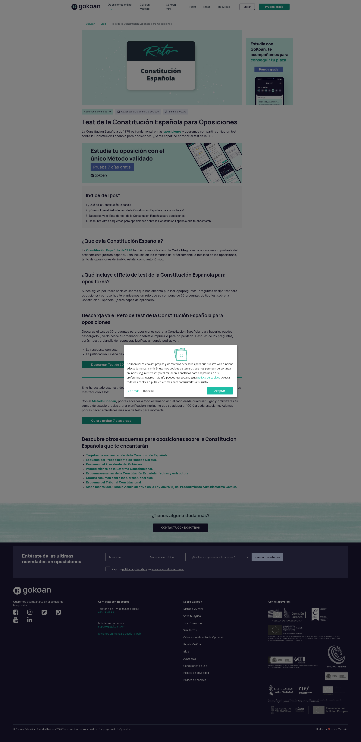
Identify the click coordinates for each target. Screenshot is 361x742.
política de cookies (208, 377)
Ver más (133, 391)
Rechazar (148, 390)
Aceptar (219, 391)
